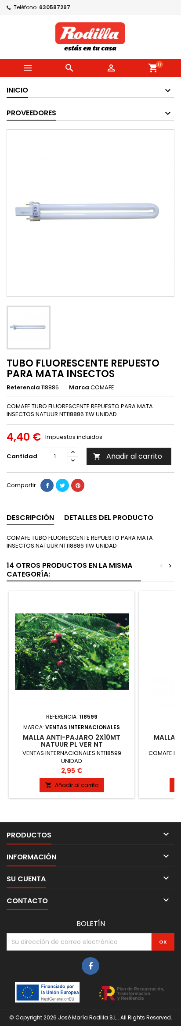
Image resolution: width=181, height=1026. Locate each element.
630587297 (54, 7)
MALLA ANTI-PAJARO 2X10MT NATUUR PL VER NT (71, 741)
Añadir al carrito (127, 456)
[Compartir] (47, 485)
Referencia (23, 388)
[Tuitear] (62, 485)
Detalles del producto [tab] (108, 518)
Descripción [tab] (30, 518)
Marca (79, 388)
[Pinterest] (77, 485)
